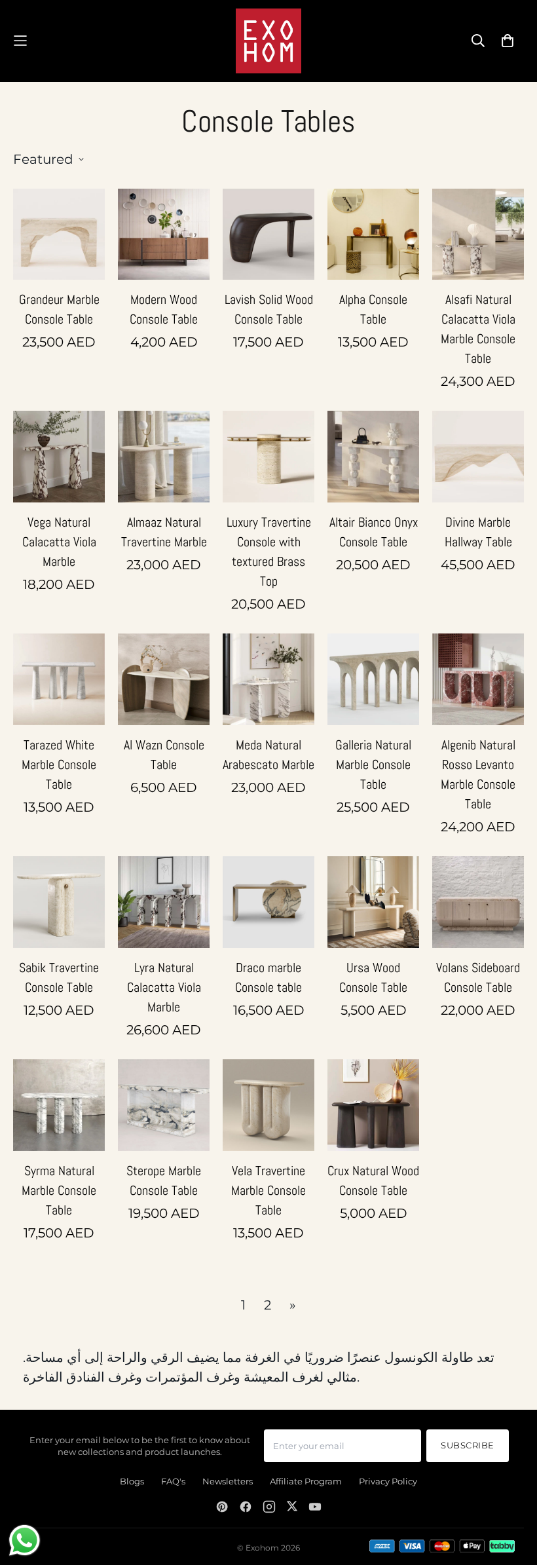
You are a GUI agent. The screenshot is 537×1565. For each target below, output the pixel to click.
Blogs (132, 1481)
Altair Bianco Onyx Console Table (373, 532)
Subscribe (467, 1445)
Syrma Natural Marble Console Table (59, 1190)
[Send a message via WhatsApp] (25, 1540)
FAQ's (173, 1481)
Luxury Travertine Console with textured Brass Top (269, 552)
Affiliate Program (306, 1481)
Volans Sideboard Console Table (478, 977)
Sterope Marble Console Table (163, 1180)
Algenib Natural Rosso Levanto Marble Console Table (478, 774)
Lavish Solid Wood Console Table (269, 309)
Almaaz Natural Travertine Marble (164, 532)
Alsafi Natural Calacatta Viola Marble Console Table (478, 329)
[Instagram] (269, 1506)
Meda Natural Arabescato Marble (268, 754)
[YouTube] (315, 1506)
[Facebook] (245, 1506)
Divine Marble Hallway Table (478, 532)
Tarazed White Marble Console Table (59, 764)
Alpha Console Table (373, 309)
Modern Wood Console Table (164, 309)
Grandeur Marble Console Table (59, 309)
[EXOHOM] (268, 41)
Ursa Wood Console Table (373, 977)
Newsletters (227, 1481)
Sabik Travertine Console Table (59, 977)
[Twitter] (292, 1506)
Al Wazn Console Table (164, 754)
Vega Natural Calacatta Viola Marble (59, 542)
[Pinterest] (222, 1506)
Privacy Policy (388, 1481)
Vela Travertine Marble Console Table (268, 1190)
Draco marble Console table (268, 977)
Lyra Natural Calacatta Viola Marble (164, 987)
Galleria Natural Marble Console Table (373, 764)
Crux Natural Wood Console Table (373, 1180)
